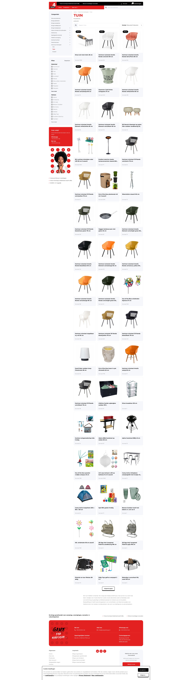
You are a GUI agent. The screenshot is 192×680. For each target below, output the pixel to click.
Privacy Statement (85, 675)
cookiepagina (49, 675)
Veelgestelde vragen (54, 662)
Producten (52, 658)
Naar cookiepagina (97, 675)
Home (50, 654)
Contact (51, 664)
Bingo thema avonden (78, 660)
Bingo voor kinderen (78, 658)
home (75, 12)
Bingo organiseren (77, 654)
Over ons (51, 656)
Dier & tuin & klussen (83, 12)
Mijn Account (52, 660)
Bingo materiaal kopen (78, 662)
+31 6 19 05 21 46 (55, 138)
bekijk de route (123, 641)
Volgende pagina (108, 588)
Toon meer (54, 91)
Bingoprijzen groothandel (79, 656)
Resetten (67, 60)
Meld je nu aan (131, 664)
